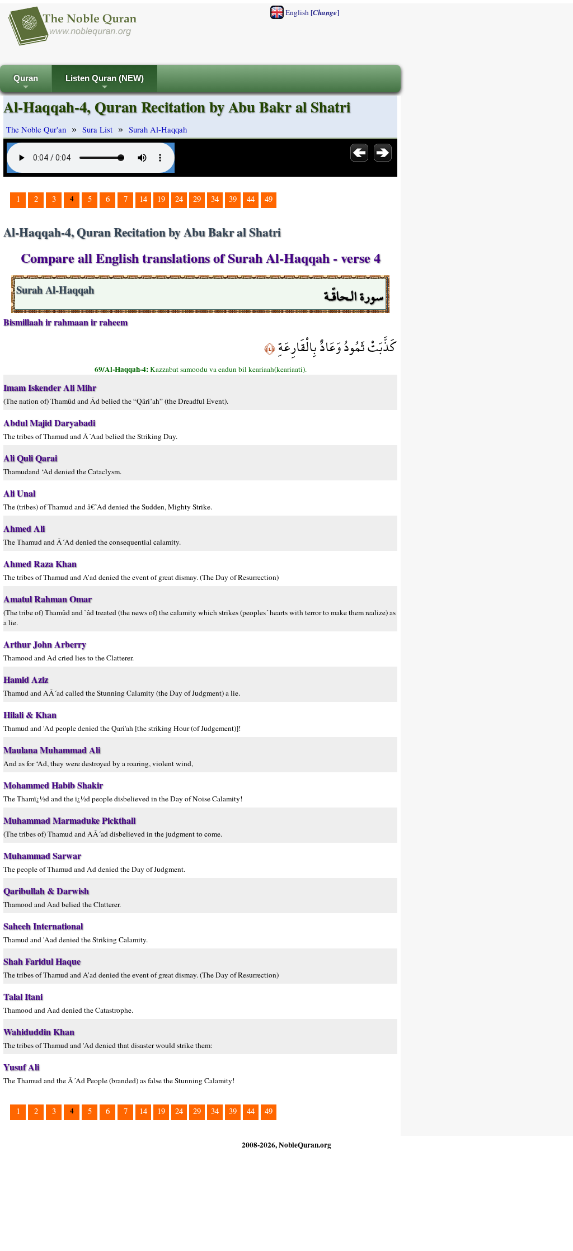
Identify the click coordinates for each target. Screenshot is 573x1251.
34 (215, 198)
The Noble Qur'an (36, 129)
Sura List (97, 129)
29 (197, 198)
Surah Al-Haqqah (158, 129)
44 (251, 198)
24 (179, 198)
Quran (25, 83)
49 (269, 198)
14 (143, 198)
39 (233, 198)
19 (161, 198)
